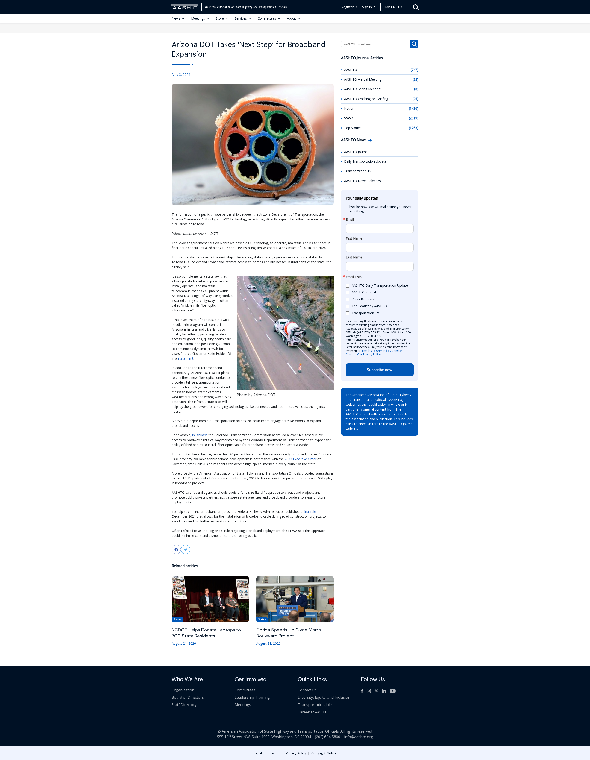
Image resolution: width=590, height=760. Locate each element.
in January (199, 435)
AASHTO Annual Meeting (362, 79)
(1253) (413, 128)
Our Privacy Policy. (369, 354)
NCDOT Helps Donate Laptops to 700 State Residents (206, 633)
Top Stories (352, 128)
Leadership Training (252, 697)
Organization (182, 690)
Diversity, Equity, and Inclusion (324, 697)
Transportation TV (357, 171)
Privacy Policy (296, 753)
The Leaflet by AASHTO (369, 306)
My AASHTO (394, 7)
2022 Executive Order (301, 459)
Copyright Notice (323, 753)
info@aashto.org (358, 736)
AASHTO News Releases (362, 181)
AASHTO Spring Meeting (362, 89)
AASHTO (350, 69)
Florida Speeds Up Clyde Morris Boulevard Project (289, 633)
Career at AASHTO (314, 712)
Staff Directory (184, 704)
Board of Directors (187, 697)
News (176, 18)
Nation (349, 108)
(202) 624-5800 (327, 736)
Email (350, 219)
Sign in (367, 7)
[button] (369, 7)
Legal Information (267, 753)
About (291, 18)
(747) (414, 69)
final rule (309, 511)
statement (185, 358)
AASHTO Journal (356, 152)
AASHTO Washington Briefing (366, 99)
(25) (415, 99)
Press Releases (363, 299)
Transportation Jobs (315, 704)
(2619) (413, 118)
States (349, 118)
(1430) (413, 108)
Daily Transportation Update (365, 161)
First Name (354, 238)
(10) (415, 89)
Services (241, 18)
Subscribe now (379, 369)
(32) (415, 79)
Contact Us (307, 690)
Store (220, 18)
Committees (267, 18)
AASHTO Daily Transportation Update (380, 285)
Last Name (354, 257)
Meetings (198, 18)
